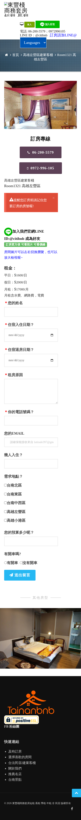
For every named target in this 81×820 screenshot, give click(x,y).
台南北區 (14, 485)
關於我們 (15, 768)
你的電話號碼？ (19, 412)
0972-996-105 (42, 168)
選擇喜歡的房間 (20, 757)
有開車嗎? (12, 554)
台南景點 (15, 779)
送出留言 (21, 575)
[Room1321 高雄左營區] (40, 105)
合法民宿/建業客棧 (22, 763)
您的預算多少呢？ (19, 532)
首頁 (15, 55)
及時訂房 (15, 751)
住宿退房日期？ (19, 350)
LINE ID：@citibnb (33, 35)
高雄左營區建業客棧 (38, 55)
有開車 (12, 563)
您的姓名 (13, 303)
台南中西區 (16, 503)
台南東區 (14, 494)
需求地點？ (13, 476)
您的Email (14, 433)
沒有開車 (29, 563)
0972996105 (57, 31)
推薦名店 (15, 774)
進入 (29, 24)
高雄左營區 (16, 512)
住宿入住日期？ (19, 325)
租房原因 (13, 375)
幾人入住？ (13, 455)
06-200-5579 (36, 31)
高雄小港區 (16, 520)
